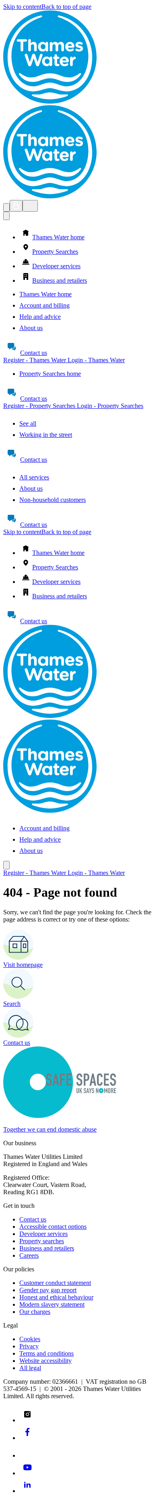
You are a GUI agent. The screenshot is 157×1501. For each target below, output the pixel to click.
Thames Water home (45, 294)
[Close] (6, 216)
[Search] (6, 207)
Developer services (43, 1233)
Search (12, 1003)
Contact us (33, 352)
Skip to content (22, 6)
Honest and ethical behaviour (56, 1297)
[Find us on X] (27, 1455)
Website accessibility (45, 1360)
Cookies (29, 1339)
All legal (30, 1367)
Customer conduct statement (55, 1282)
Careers (29, 1255)
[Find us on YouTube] (27, 1473)
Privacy (29, 1346)
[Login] (16, 206)
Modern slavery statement (52, 1304)
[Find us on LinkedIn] (27, 1490)
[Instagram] (27, 1420)
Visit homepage (23, 964)
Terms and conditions (46, 1353)
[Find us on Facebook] (27, 1437)
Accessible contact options (53, 1226)
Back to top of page (66, 6)
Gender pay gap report (47, 1290)
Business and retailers (46, 1248)
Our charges (34, 1311)
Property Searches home (50, 373)
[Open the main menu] (30, 206)
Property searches (41, 1241)
